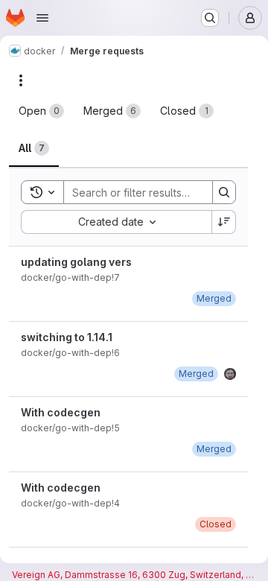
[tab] (41, 111)
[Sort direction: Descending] (224, 222)
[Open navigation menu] (42, 18)
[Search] (224, 192)
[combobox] (116, 222)
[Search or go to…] (210, 18)
